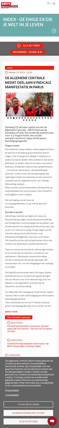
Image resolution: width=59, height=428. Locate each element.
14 (45, 118)
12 (39, 118)
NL (54, 3)
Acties (10, 67)
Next (49, 104)
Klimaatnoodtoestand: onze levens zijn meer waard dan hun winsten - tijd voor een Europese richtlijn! (29, 328)
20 (32, 120)
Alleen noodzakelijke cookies (28, 413)
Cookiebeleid (11, 394)
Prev (9, 104)
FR (48, 3)
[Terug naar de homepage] (9, 5)
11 (36, 118)
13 (42, 118)
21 (35, 120)
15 (48, 118)
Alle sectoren (31, 45)
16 (51, 118)
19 (29, 120)
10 (34, 118)
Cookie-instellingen (28, 404)
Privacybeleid (12, 390)
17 (23, 120)
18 (26, 120)
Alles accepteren (28, 421)
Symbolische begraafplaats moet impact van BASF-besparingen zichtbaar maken (28, 344)
